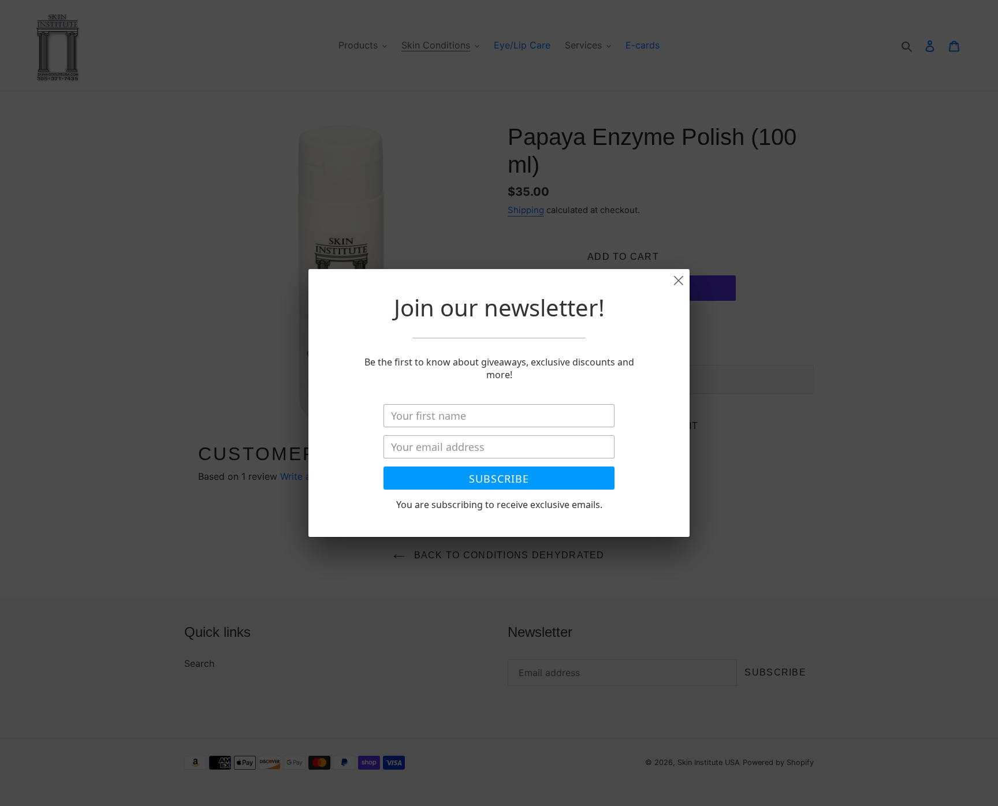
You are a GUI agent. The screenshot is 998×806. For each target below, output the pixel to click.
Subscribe (499, 479)
